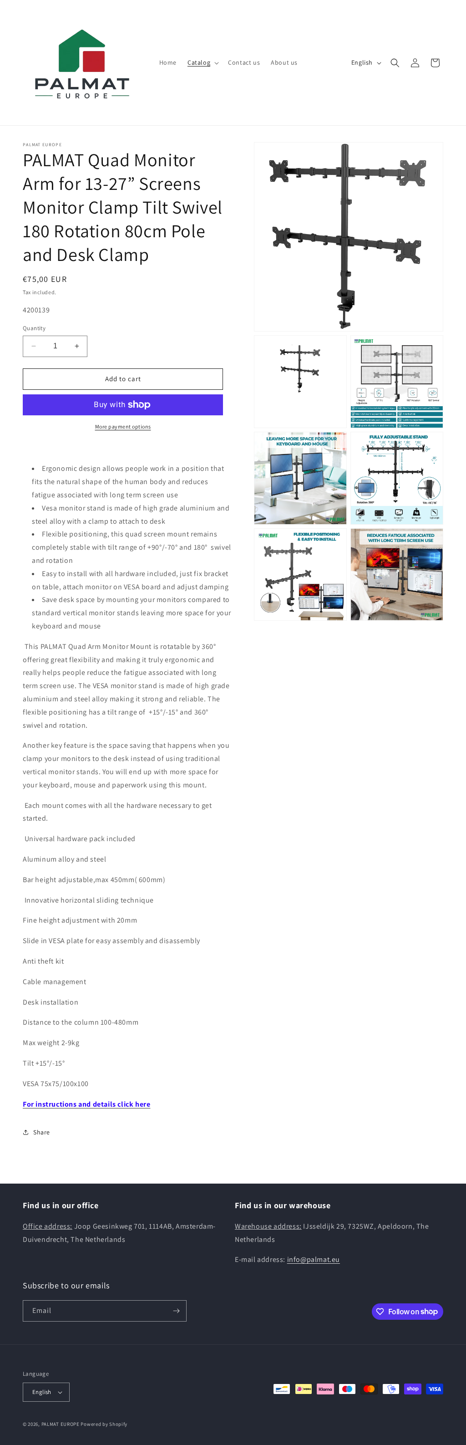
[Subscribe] (176, 1311)
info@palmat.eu (313, 1259)
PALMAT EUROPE (60, 1424)
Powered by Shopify (104, 1424)
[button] (202, 62)
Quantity (34, 328)
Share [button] (41, 1132)
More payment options (123, 426)
